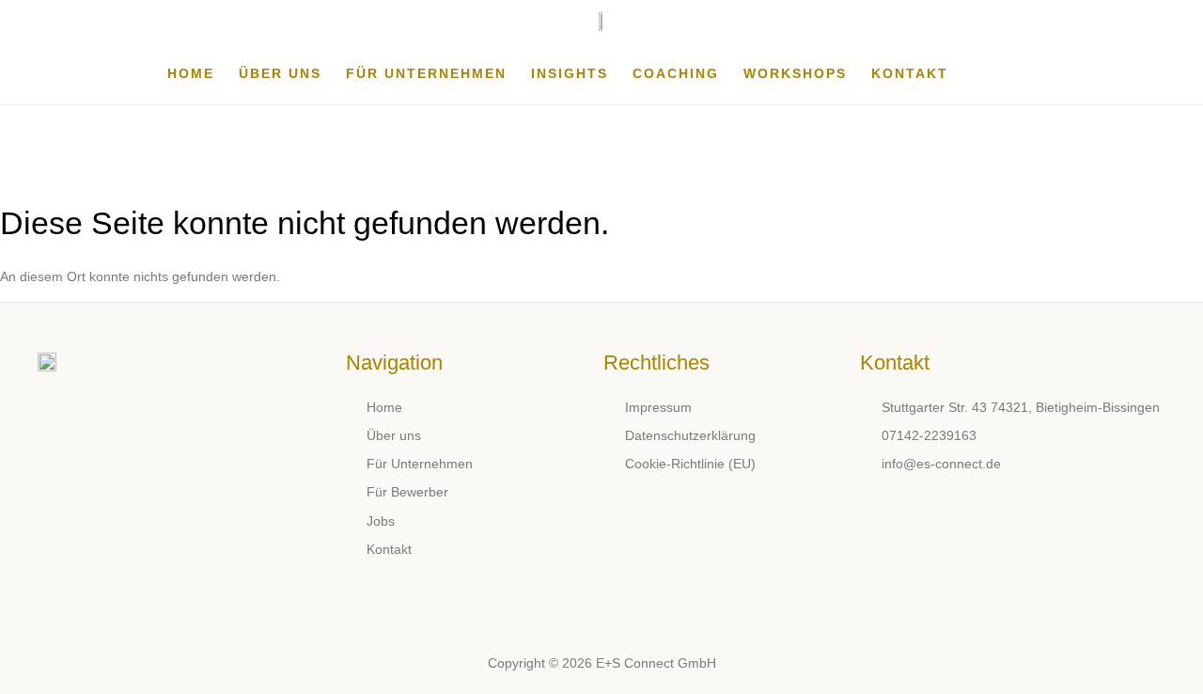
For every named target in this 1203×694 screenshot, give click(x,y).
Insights (569, 73)
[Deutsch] (983, 73)
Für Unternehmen (426, 73)
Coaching (676, 73)
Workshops (795, 73)
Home (190, 73)
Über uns (280, 73)
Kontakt (909, 73)
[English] (1027, 73)
